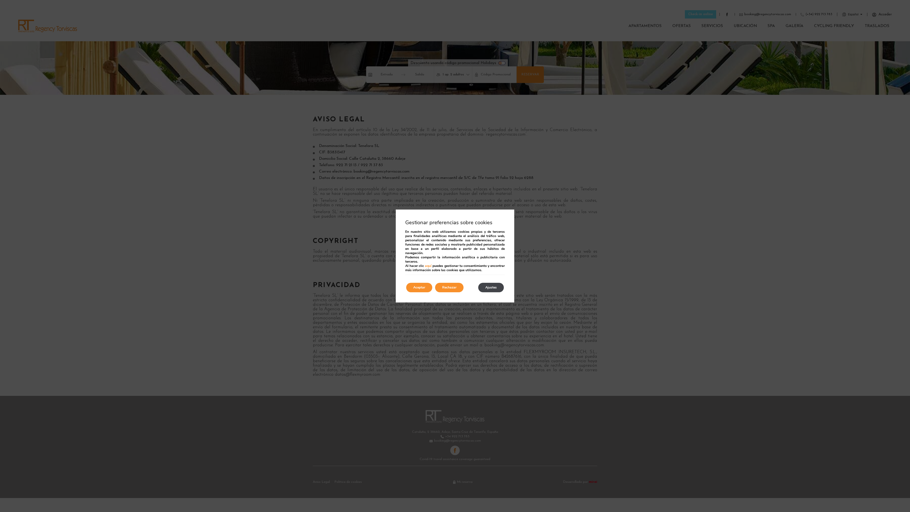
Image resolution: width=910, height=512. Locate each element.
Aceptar (419, 287)
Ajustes (491, 287)
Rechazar (449, 287)
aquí (428, 266)
